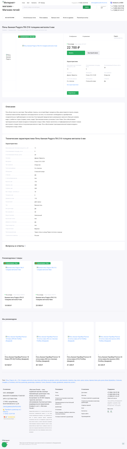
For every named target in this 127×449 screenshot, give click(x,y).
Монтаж (83, 395)
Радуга (116, 36)
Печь (7, 380)
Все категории (9, 17)
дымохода (31, 382)
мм (36, 380)
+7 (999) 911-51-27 (118, 10)
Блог (28, 2)
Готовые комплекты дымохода (64, 416)
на (48, 380)
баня (95, 380)
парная (91, 380)
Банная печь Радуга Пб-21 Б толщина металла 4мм (46, 298)
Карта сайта (84, 413)
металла (30, 380)
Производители (85, 416)
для (99, 380)
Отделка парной (86, 405)
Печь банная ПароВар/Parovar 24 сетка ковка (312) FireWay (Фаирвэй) (79, 359)
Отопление (58, 409)
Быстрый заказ (93, 53)
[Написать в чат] (4, 444)
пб (15, 380)
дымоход (24, 382)
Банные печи (55, 17)
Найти (87, 7)
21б (19, 380)
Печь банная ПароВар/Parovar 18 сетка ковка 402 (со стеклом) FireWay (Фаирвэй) (48, 359)
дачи (102, 380)
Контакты (34, 2)
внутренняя (63, 380)
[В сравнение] (26, 263)
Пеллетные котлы (82, 17)
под (75, 380)
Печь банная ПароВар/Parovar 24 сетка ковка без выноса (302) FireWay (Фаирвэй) (110, 359)
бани (106, 380)
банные (48, 382)
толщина (23, 380)
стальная (119, 380)
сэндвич (5, 382)
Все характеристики (72, 84)
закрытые (67, 382)
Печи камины (43, 17)
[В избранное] (29, 263)
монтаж (18, 382)
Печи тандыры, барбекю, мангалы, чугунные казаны (65, 413)
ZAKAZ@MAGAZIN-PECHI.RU (99, 2)
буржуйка (112, 380)
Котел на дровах (68, 17)
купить (57, 380)
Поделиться (71, 93)
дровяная (60, 382)
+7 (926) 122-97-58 (80, 2)
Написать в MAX (117, 3)
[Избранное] (94, 7)
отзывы (53, 382)
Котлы (57, 395)
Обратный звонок (112, 398)
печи (38, 380)
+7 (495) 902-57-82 (118, 8)
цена (82, 380)
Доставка (84, 392)
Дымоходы (58, 406)
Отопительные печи (29, 17)
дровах (52, 380)
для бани (44, 380)
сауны (86, 380)
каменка (38, 382)
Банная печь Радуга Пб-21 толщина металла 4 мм (14, 298)
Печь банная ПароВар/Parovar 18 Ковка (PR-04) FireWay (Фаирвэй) (17, 358)
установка (11, 382)
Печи (56, 392)
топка (43, 382)
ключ (78, 380)
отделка (70, 380)
